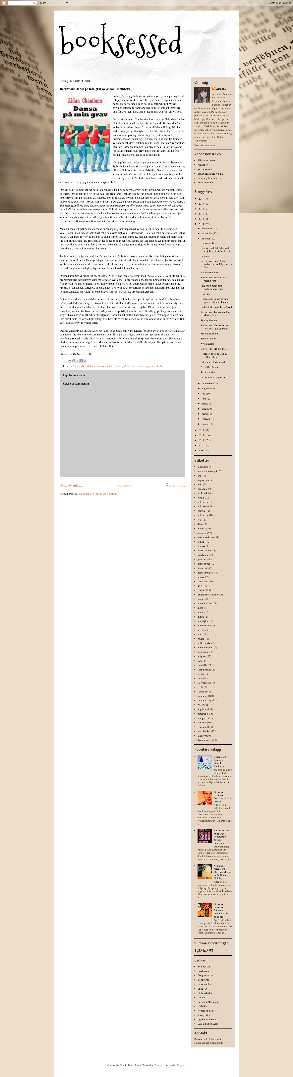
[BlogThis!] (74, 361)
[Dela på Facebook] (81, 361)
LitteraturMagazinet (208, 1002)
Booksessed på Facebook (207, 1039)
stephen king (204, 700)
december (207, 228)
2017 (202, 209)
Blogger (180, 1065)
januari (206, 424)
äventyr (202, 735)
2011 (202, 440)
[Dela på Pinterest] (85, 361)
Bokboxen (203, 971)
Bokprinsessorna (206, 975)
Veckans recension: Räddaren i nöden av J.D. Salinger (221, 910)
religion (202, 656)
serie (200, 678)
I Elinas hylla (205, 993)
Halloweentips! (209, 243)
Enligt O (202, 988)
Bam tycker (204, 966)
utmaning (203, 713)
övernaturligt (205, 740)
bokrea (201, 510)
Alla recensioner (206, 160)
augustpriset (204, 480)
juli (204, 393)
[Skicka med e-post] (70, 361)
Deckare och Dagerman (213, 377)
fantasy (201, 546)
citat (200, 519)
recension (137, 366)
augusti (206, 388)
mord (200, 607)
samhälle (202, 665)
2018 (202, 203)
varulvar (202, 722)
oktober (206, 238)
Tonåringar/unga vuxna (210, 173)
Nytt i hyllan (207, 343)
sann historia (204, 669)
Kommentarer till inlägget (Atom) (98, 493)
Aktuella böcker (209, 367)
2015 (202, 219)
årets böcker (204, 731)
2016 (202, 214)
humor (118, 366)
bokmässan (203, 506)
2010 (202, 445)
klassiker (202, 581)
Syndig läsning (209, 320)
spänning (202, 696)
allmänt (202, 466)
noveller (202, 630)
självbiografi (204, 682)
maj (204, 403)
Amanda (221, 88)
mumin (201, 612)
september (207, 383)
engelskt (202, 533)
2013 (202, 430)
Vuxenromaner (205, 169)
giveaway (203, 559)
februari (206, 418)
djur (200, 524)
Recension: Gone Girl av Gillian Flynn (214, 355)
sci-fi (200, 674)
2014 (202, 224)
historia (202, 568)
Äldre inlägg (175, 485)
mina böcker (204, 603)
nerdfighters (204, 621)
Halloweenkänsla (210, 272)
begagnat (202, 489)
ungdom (149, 366)
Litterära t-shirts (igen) (213, 362)
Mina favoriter (205, 182)
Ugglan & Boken (207, 1019)
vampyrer (203, 718)
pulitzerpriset (205, 643)
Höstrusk (205, 294)
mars (204, 413)
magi (200, 599)
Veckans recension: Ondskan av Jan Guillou (222, 796)
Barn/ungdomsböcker (209, 178)
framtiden (203, 555)
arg (199, 475)
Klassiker (202, 164)
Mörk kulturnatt (209, 333)
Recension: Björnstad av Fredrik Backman (221, 761)
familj (201, 541)
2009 (202, 450)
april (204, 408)
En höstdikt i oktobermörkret (216, 307)
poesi (200, 634)
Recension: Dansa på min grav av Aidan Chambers (215, 300)
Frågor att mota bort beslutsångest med (212, 287)
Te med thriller (208, 372)
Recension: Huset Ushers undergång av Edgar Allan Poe (216, 264)
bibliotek (202, 493)
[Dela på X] (78, 361)
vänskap (159, 366)
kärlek (127, 366)
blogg (201, 497)
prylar (201, 638)
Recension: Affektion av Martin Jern (214, 279)
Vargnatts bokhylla (208, 1024)
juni (204, 398)
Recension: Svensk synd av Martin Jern (215, 313)
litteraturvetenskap (208, 594)
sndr (162, 1065)
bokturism (203, 515)
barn (200, 484)
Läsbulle (202, 1006)
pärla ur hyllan (205, 647)
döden (74, 366)
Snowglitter (204, 1015)
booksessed (121, 42)
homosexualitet (104, 366)
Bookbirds (203, 979)
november (207, 233)
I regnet (202, 997)
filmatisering (204, 550)
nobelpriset (204, 625)
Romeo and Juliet (207, 1010)
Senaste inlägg (71, 485)
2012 (202, 435)
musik (201, 616)
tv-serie (201, 704)
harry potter (204, 563)
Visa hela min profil (204, 145)
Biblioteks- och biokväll (214, 348)
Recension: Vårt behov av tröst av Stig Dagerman (214, 326)
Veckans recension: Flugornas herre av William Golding (222, 872)
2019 (202, 198)
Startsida (124, 485)
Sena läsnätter (208, 338)
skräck (201, 691)
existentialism (87, 366)
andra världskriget (207, 471)
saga (200, 661)
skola (200, 687)
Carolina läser (205, 984)
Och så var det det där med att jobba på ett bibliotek (215, 249)
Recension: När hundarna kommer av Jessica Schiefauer (222, 837)
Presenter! (206, 256)
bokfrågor (203, 502)
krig (200, 585)
